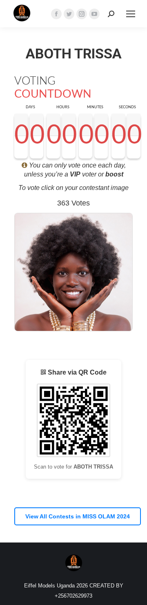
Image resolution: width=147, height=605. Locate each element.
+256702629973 (73, 596)
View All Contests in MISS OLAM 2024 (77, 516)
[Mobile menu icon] (130, 14)
